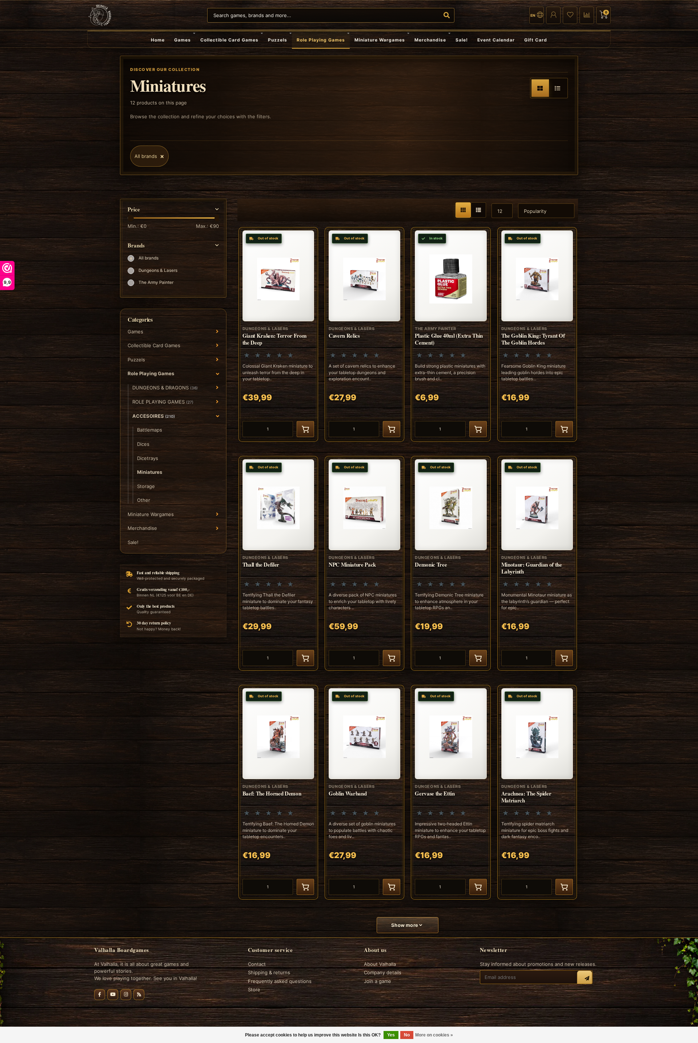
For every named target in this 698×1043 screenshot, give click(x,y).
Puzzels (277, 40)
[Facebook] (99, 994)
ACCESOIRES (153, 416)
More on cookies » (434, 1035)
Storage (146, 486)
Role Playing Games (321, 40)
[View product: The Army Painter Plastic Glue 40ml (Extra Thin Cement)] (450, 334)
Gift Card (535, 40)
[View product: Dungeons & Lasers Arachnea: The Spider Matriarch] (537, 792)
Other (143, 500)
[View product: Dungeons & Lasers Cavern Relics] (364, 334)
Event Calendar (496, 40)
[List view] (557, 88)
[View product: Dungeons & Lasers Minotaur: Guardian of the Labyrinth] (537, 563)
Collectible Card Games (229, 40)
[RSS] (138, 994)
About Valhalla (380, 964)
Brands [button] (136, 245)
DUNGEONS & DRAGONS (165, 387)
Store (254, 989)
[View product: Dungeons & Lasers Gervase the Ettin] (450, 792)
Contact (257, 964)
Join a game (377, 981)
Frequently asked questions (280, 981)
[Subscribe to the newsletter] (584, 978)
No (407, 1035)
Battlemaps (149, 430)
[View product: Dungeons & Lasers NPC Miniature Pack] (364, 563)
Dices (143, 444)
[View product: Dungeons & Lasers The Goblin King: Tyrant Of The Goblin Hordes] (537, 334)
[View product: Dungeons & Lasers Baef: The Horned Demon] (278, 792)
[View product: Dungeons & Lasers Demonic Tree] (450, 563)
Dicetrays (147, 458)
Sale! (462, 40)
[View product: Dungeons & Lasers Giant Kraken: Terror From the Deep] (278, 334)
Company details (382, 972)
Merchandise (430, 40)
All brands (149, 258)
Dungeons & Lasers (158, 270)
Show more (405, 925)
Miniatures (149, 472)
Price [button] (134, 209)
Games (182, 40)
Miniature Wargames (379, 40)
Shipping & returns (269, 972)
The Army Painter (156, 282)
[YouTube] (112, 994)
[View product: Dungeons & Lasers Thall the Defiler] (278, 563)
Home (158, 40)
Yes (391, 1035)
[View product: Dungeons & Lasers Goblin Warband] (364, 792)
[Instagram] (125, 994)
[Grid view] (540, 88)
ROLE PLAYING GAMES (162, 402)
